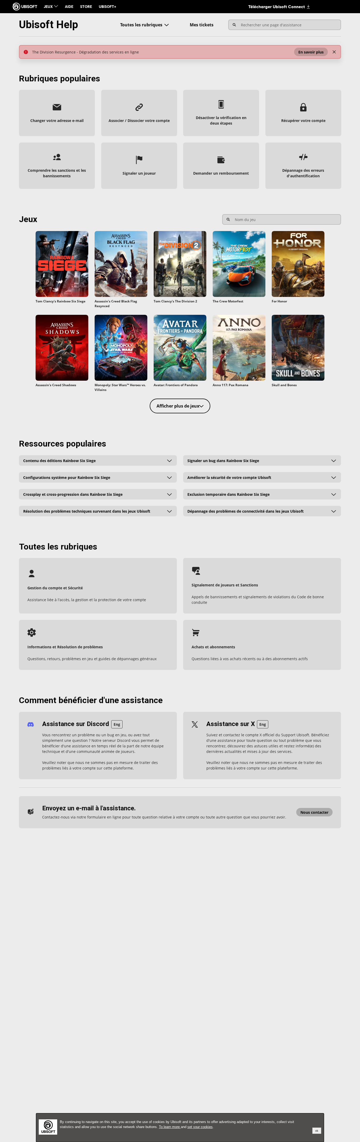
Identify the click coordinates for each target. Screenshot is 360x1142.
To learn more (170, 1127)
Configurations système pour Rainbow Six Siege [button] (66, 477)
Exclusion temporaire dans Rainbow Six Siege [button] (228, 494)
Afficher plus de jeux (178, 406)
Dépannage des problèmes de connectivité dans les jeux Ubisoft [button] (245, 510)
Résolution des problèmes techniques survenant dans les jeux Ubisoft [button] (86, 510)
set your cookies (200, 1127)
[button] (311, 52)
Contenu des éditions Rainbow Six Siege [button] (59, 460)
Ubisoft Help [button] (48, 24)
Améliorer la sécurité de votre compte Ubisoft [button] (229, 477)
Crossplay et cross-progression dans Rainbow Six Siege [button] (73, 494)
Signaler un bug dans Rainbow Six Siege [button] (223, 460)
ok (316, 1130)
